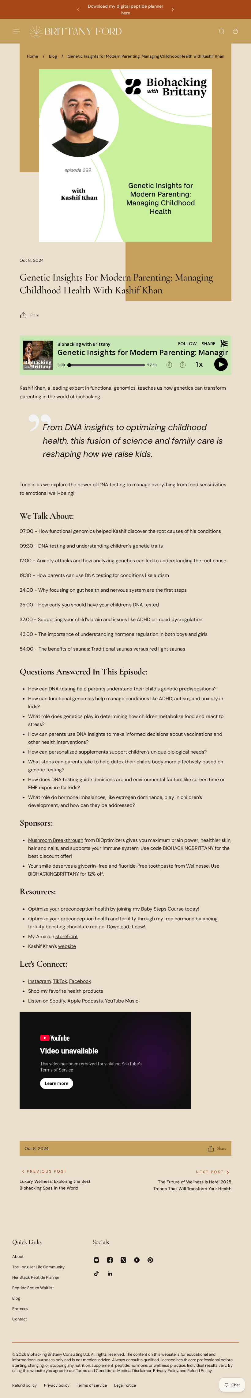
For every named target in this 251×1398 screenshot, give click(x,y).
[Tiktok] (96, 1273)
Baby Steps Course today (169, 909)
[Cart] (235, 31)
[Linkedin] (110, 1273)
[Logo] (76, 31)
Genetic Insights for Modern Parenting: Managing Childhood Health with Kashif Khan (146, 56)
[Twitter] (123, 1260)
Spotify (57, 1001)
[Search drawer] (222, 31)
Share (34, 315)
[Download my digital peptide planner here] (125, 9)
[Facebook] (110, 1260)
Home (32, 56)
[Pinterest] (150, 1260)
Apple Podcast (83, 1001)
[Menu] (16, 31)
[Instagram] (96, 1260)
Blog (53, 56)
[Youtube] (137, 1260)
